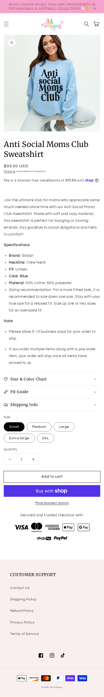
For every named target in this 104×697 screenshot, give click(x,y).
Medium (39, 427)
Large (64, 427)
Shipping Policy (23, 599)
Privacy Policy (22, 622)
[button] (6, 24)
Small (14, 427)
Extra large (19, 438)
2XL (45, 438)
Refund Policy (22, 611)
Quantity (10, 449)
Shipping (9, 171)
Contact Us (20, 588)
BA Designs (56, 687)
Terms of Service (24, 634)
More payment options (52, 503)
